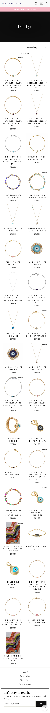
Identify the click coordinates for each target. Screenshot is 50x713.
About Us (25, 672)
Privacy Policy (25, 680)
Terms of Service (25, 684)
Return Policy (25, 676)
